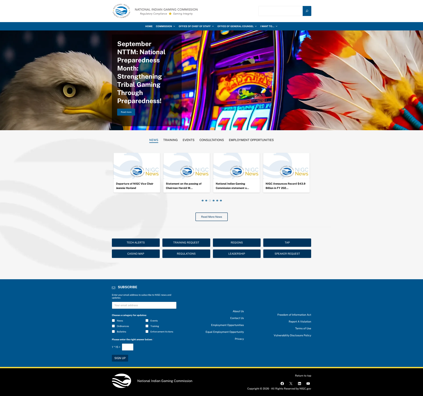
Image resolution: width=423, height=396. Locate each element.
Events (154, 320)
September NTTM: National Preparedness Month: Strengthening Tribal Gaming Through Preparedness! (141, 72)
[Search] (307, 11)
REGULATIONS (186, 253)
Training (154, 326)
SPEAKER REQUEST (287, 253)
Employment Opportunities (227, 325)
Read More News (211, 216)
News (120, 320)
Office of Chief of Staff (195, 26)
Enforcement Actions (161, 331)
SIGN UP (120, 358)
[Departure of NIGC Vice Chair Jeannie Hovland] (137, 166)
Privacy (239, 338)
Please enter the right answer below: (133, 339)
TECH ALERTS (136, 242)
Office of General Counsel (235, 26)
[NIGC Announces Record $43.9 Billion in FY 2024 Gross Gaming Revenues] (286, 166)
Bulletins (121, 331)
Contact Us (237, 318)
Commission (164, 26)
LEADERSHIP (236, 253)
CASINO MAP (135, 253)
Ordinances (123, 326)
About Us (238, 311)
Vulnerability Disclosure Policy (292, 335)
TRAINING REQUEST (186, 242)
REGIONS (237, 242)
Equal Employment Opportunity (225, 331)
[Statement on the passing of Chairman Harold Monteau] (186, 166)
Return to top (303, 375)
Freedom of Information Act (294, 314)
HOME (149, 26)
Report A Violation (300, 321)
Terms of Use (303, 328)
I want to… (267, 26)
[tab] (153, 139)
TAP (287, 242)
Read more (128, 112)
